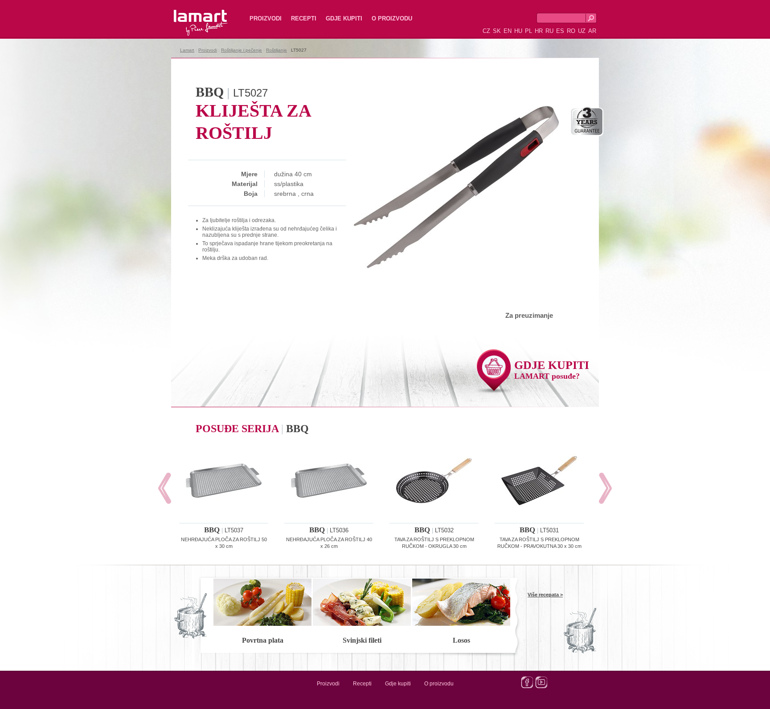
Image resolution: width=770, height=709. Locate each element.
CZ (486, 31)
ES (560, 31)
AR (592, 31)
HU (518, 31)
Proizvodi (266, 18)
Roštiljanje (276, 50)
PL (528, 31)
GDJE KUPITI (551, 370)
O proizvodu (392, 18)
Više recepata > (545, 594)
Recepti (303, 18)
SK (497, 31)
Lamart (191, 15)
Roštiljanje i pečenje (241, 50)
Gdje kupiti (344, 18)
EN (508, 31)
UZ (582, 31)
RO (571, 31)
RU (549, 31)
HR (539, 31)
